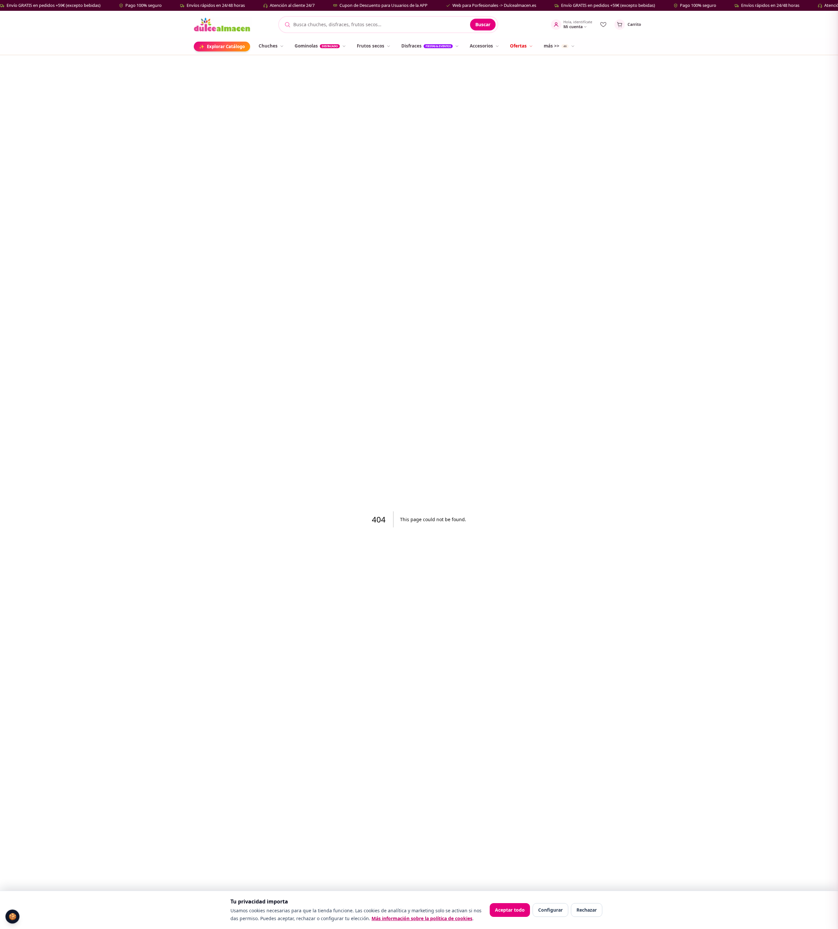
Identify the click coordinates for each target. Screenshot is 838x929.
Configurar (550, 910)
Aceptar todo (510, 910)
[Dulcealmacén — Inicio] (223, 24)
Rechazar (586, 910)
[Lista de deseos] (603, 24)
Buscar (482, 24)
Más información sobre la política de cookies (422, 918)
